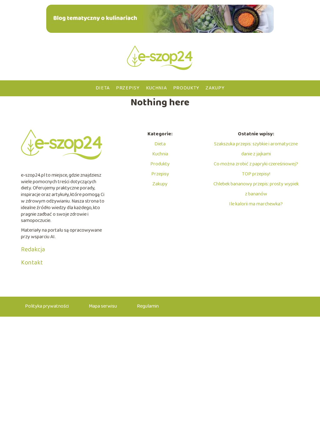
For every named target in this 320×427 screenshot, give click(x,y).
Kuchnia (156, 88)
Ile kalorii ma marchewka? (256, 204)
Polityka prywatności (47, 306)
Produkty (186, 88)
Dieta (103, 88)
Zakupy (215, 88)
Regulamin (148, 306)
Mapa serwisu (103, 306)
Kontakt (32, 263)
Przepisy (128, 88)
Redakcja (33, 249)
